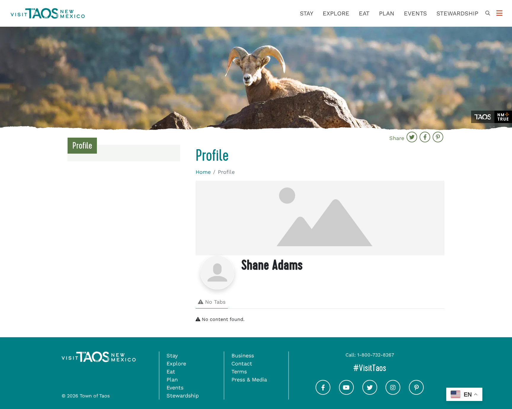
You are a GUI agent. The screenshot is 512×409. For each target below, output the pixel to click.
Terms (239, 371)
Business (242, 355)
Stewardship (457, 13)
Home (203, 172)
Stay (306, 13)
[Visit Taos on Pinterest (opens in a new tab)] (416, 392)
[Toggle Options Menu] (499, 13)
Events (415, 13)
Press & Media (249, 379)
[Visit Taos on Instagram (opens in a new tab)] (392, 392)
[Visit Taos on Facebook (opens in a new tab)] (323, 392)
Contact (241, 363)
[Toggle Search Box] (487, 13)
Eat (364, 13)
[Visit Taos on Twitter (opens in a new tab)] (369, 392)
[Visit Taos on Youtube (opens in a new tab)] (346, 392)
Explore (336, 13)
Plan (386, 13)
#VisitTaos (394, 368)
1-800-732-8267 (375, 355)
